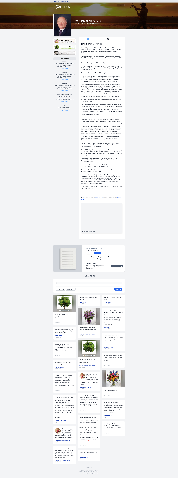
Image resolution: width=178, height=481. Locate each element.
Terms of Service (93, 471)
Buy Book (97, 253)
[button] (64, 303)
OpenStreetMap (90, 473)
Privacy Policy (85, 471)
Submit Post (118, 289)
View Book (90, 253)
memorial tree (99, 197)
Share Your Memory (117, 266)
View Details (64, 68)
